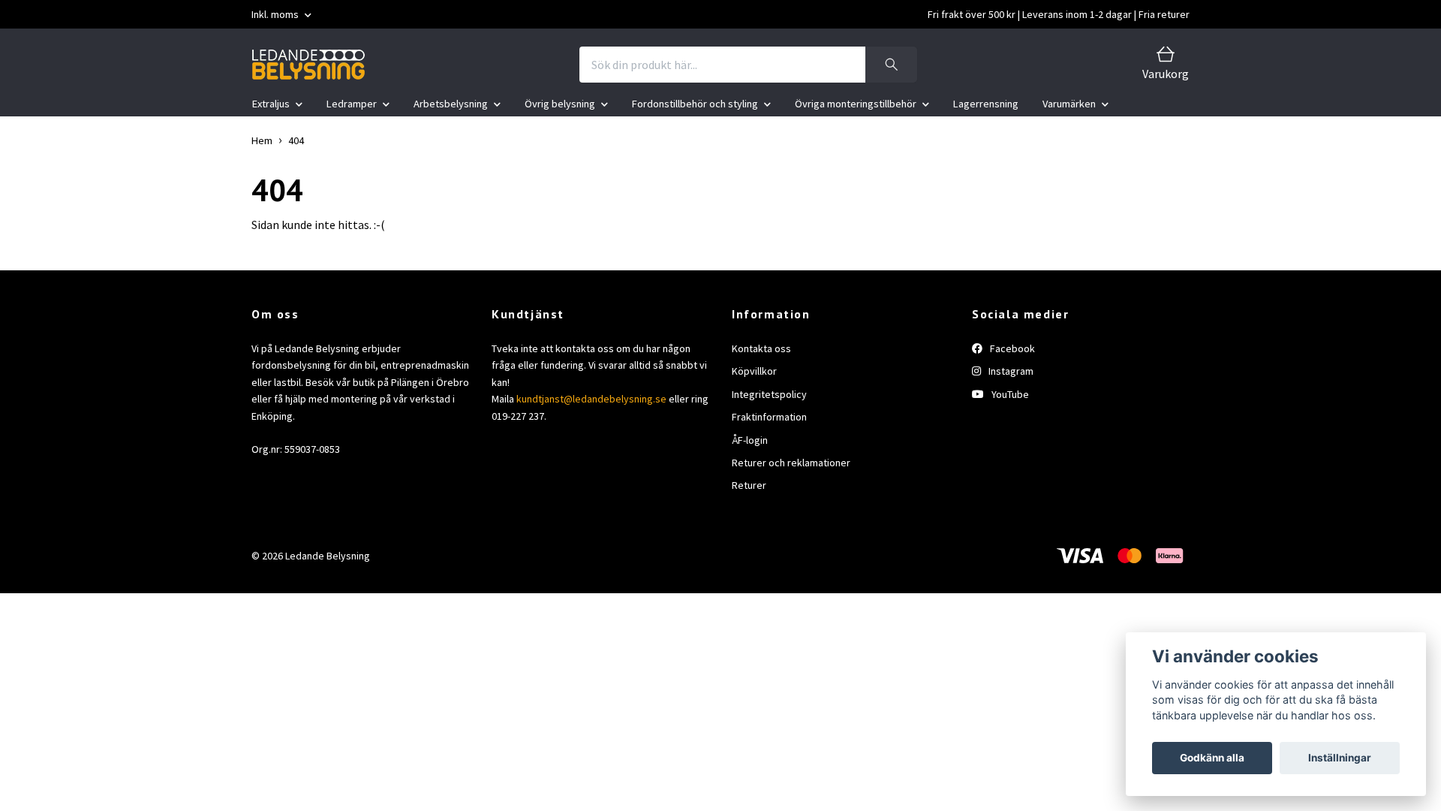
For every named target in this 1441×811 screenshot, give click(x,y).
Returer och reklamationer (791, 462)
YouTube (1009, 394)
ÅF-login (750, 440)
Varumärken (1069, 103)
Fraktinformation (769, 417)
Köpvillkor (754, 371)
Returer (749, 485)
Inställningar (1339, 758)
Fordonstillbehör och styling (695, 103)
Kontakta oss (761, 348)
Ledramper (351, 103)
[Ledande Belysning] (308, 65)
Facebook (1011, 348)
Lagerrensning (985, 103)
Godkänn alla (1212, 758)
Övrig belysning (560, 103)
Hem (261, 140)
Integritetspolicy (769, 394)
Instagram (1009, 371)
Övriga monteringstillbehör (855, 103)
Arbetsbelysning (451, 103)
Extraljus (271, 103)
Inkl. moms (276, 14)
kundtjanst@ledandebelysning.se (591, 399)
